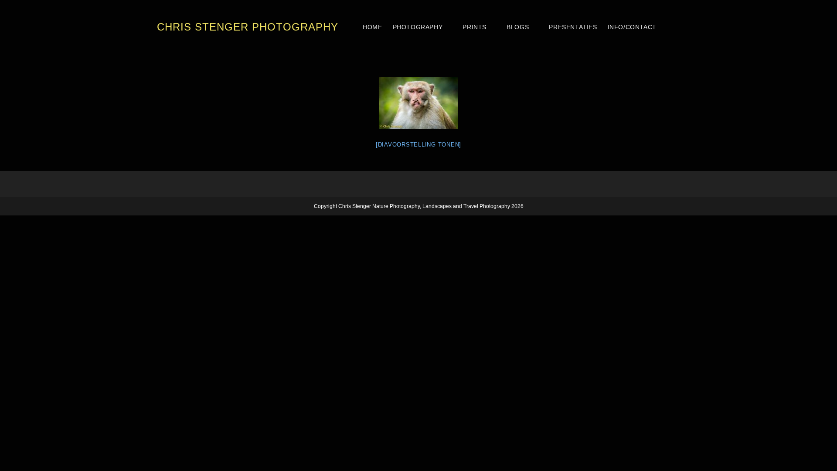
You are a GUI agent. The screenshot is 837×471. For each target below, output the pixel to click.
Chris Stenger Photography (247, 27)
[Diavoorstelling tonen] (418, 144)
